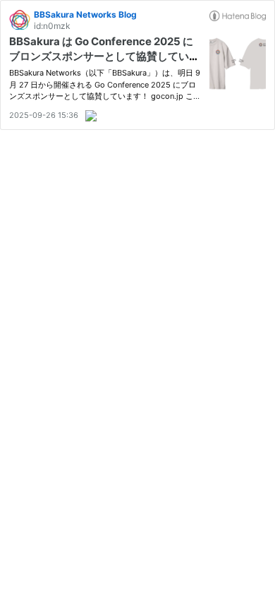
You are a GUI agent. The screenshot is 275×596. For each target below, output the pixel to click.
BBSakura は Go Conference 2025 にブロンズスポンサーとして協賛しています (104, 56)
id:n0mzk (52, 25)
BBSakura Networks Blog (85, 14)
